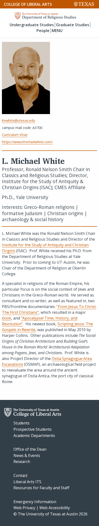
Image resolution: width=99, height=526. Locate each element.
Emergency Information (34, 501)
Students (21, 423)
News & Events (26, 455)
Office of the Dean (29, 449)
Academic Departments (34, 435)
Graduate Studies (72, 24)
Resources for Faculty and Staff (41, 487)
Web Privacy (24, 507)
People (43, 30)
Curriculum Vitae (15, 134)
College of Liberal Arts (28, 4)
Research (21, 461)
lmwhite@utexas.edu (18, 120)
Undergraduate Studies (32, 24)
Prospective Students (32, 429)
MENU (57, 30)
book (6, 318)
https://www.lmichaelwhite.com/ (27, 142)
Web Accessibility (54, 507)
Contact (20, 475)
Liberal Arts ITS (27, 481)
